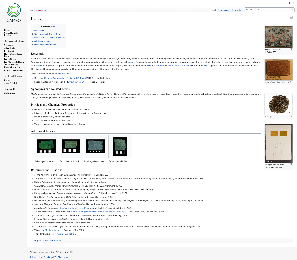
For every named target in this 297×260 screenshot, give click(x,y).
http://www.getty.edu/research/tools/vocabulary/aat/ (98, 211)
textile (148, 65)
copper (131, 62)
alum (107, 62)
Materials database (52, 240)
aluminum (40, 65)
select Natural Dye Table (62, 234)
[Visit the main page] (13, 12)
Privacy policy (36, 257)
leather (159, 65)
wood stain (173, 65)
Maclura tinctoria (53, 230)
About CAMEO (50, 257)
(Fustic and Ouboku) (65, 78)
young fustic (65, 73)
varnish (185, 65)
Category (36, 240)
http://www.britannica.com (71, 208)
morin (241, 62)
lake (206, 65)
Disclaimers (63, 257)
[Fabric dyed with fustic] (46, 146)
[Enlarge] (291, 49)
